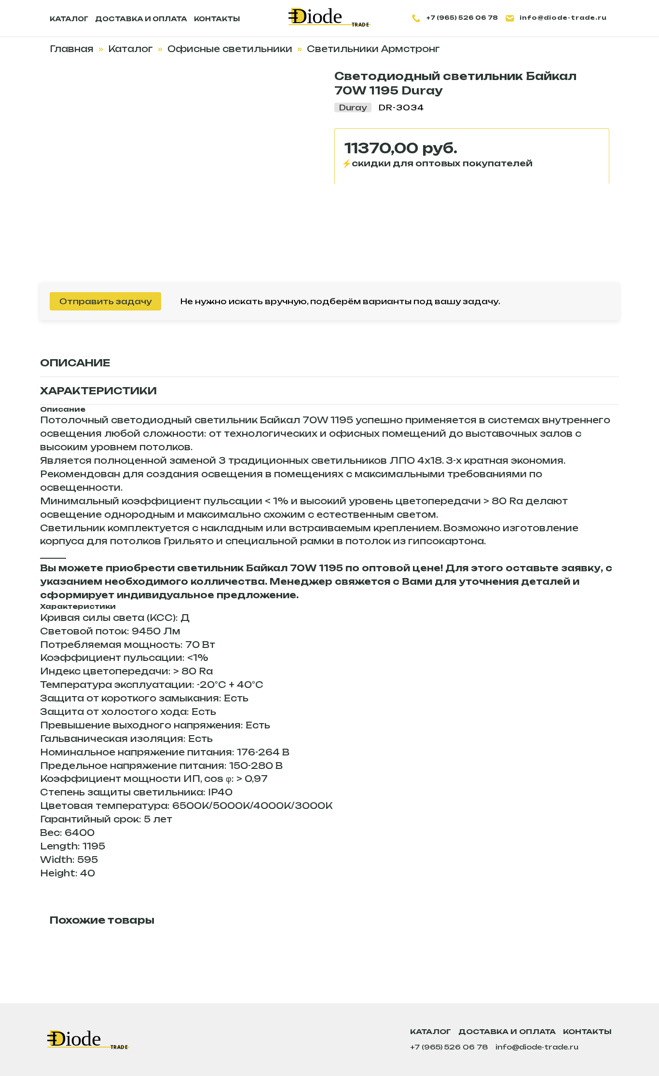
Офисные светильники (229, 48)
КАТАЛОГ (69, 19)
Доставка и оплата (507, 1031)
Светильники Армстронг (373, 48)
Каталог (130, 48)
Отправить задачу (105, 301)
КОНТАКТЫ (217, 19)
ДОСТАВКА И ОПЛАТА (141, 19)
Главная (72, 48)
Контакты (587, 1031)
